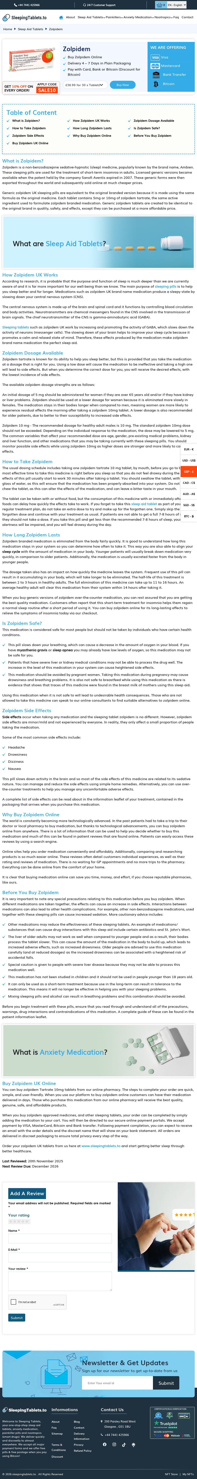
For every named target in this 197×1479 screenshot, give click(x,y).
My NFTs (188, 1474)
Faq (176, 17)
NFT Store (171, 1474)
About (70, 17)
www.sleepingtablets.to (101, 1145)
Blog (77, 1421)
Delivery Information (81, 1436)
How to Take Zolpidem (29, 128)
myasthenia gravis (32, 649)
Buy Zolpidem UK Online (30, 143)
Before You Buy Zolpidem (152, 135)
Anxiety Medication (138, 17)
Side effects (11, 716)
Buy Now (123, 84)
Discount (57, 1456)
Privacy (78, 1445)
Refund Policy (83, 1450)
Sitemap (57, 1433)
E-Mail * (14, 1249)
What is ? (60, 1052)
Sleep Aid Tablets (90, 17)
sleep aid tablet (144, 503)
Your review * (18, 1268)
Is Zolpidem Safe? (147, 128)
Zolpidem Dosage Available (154, 120)
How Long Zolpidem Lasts (92, 128)
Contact (187, 17)
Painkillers (113, 17)
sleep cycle (11, 551)
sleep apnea (63, 649)
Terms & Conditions (59, 1447)
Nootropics (162, 17)
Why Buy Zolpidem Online (92, 135)
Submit (17, 1317)
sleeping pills (165, 286)
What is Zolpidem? (26, 120)
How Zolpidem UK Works (91, 120)
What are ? (59, 243)
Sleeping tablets (15, 326)
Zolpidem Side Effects (28, 135)
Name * (14, 1230)
